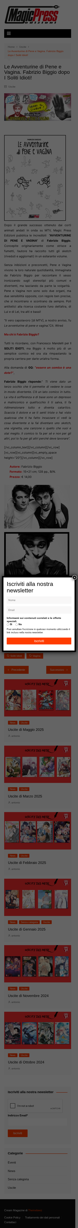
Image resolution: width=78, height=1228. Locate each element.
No (20, 624)
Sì (10, 624)
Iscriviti (39, 641)
